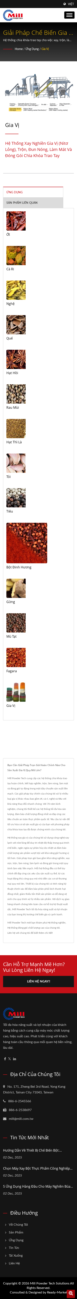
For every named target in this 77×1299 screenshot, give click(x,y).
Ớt (8, 234)
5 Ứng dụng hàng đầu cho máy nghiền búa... (38, 1186)
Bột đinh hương (18, 567)
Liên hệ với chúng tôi (18, 933)
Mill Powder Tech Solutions (49, 1283)
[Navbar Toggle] (69, 15)
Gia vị (45, 49)
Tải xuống (16, 1255)
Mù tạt (11, 636)
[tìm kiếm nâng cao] (71, 1294)
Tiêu (9, 511)
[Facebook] (5, 1059)
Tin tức (14, 1247)
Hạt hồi (12, 373)
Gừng (10, 602)
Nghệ (10, 303)
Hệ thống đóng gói (17, 928)
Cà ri (10, 269)
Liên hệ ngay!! (38, 981)
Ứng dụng (32, 49)
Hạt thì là (14, 442)
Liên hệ (14, 1263)
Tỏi (8, 476)
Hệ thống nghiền (56, 922)
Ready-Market (57, 1292)
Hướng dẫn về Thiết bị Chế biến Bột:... (32, 1150)
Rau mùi (12, 407)
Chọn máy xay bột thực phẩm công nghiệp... (37, 1168)
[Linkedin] (14, 1059)
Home (19, 49)
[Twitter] (9, 1059)
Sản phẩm (16, 1232)
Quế (9, 338)
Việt (71, 4)
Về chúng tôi (18, 1224)
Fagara (11, 671)
